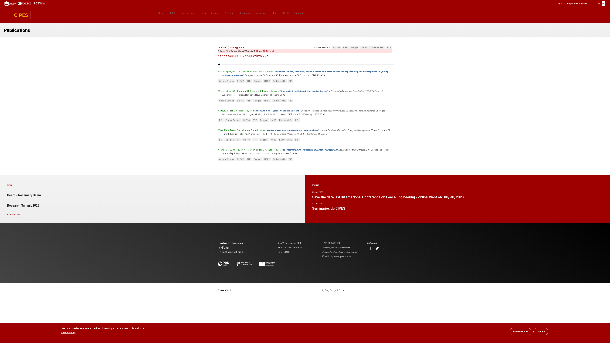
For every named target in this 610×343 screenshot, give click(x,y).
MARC (364, 47)
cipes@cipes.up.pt (340, 256)
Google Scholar (226, 81)
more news (14, 214)
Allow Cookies (520, 331)
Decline (541, 331)
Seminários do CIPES (328, 208)
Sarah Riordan (258, 130)
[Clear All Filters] (265, 51)
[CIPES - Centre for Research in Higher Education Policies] (17, 15)
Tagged (354, 47)
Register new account (577, 3)
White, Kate (223, 130)
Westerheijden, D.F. (227, 71)
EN (603, 3)
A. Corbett (268, 71)
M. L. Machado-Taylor (241, 110)
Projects (228, 13)
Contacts (298, 13)
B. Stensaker (243, 71)
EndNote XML (377, 47)
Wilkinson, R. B (224, 149)
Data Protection (188, 13)
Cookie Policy (68, 332)
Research (215, 13)
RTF (345, 47)
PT (599, 3)
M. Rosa (254, 71)
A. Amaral (241, 91)
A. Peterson (249, 149)
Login (559, 3)
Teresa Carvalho (238, 130)
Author (222, 47)
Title (232, 47)
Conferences (261, 13)
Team (203, 13)
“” (304, 91)
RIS (389, 47)
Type (237, 47)
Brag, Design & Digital (334, 290)
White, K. (222, 110)
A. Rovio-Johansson (269, 91)
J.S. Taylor (237, 149)
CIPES (172, 13)
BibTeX (336, 47)
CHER (286, 13)
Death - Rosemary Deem (24, 195)
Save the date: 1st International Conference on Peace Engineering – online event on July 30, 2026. (388, 197)
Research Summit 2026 (23, 205)
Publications (244, 13)
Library (274, 13)
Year (242, 47)
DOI (220, 120)
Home (161, 13)
